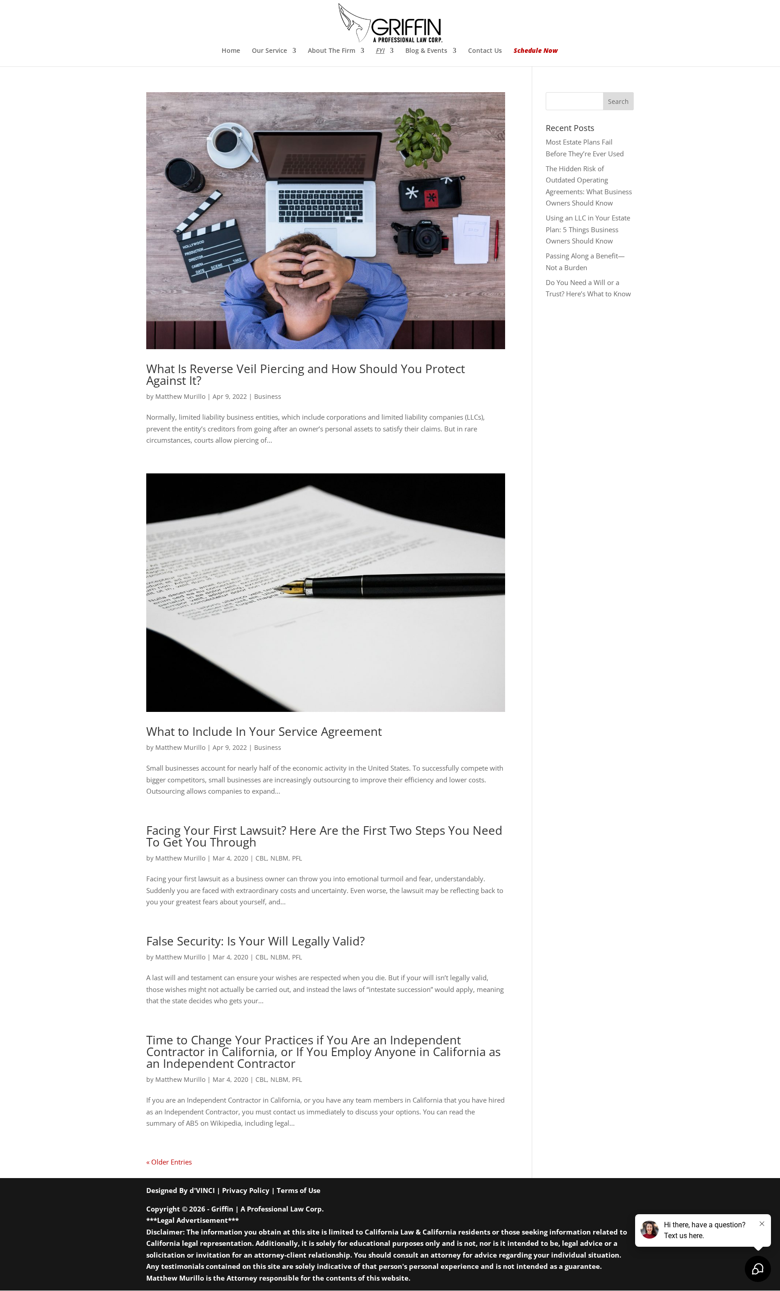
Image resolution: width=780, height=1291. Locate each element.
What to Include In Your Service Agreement (264, 731)
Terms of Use (298, 1190)
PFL (297, 858)
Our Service (269, 51)
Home (231, 51)
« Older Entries (169, 1161)
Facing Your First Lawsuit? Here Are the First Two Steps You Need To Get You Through (324, 836)
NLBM (279, 858)
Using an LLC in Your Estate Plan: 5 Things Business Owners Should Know (588, 229)
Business (267, 396)
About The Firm (331, 51)
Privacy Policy (245, 1190)
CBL (261, 858)
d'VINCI (202, 1190)
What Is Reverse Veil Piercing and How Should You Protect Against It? (305, 374)
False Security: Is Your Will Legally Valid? (255, 941)
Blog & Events (426, 51)
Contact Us (485, 51)
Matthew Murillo (180, 396)
